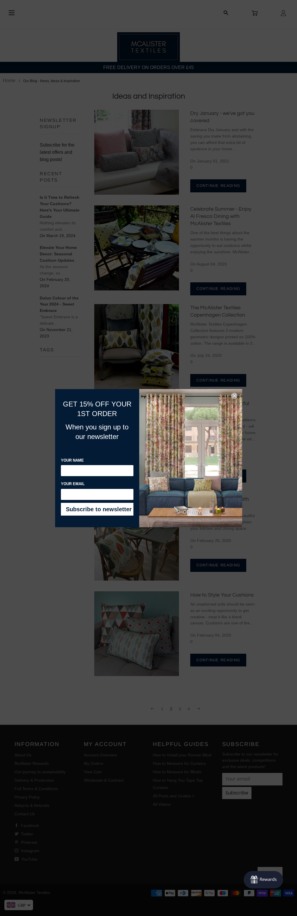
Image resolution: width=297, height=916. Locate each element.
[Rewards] (263, 879)
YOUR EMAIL (73, 484)
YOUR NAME (72, 460)
